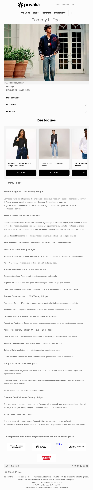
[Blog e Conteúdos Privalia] (81, 466)
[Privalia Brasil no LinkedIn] (87, 466)
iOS (8, 466)
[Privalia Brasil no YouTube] (84, 466)
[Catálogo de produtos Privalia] (71, 13)
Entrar (57, 5)
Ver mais (21, 173)
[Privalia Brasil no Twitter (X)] (75, 466)
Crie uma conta (68, 5)
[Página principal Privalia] (28, 5)
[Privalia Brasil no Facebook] (72, 466)
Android (15, 466)
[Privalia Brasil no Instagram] (78, 466)
